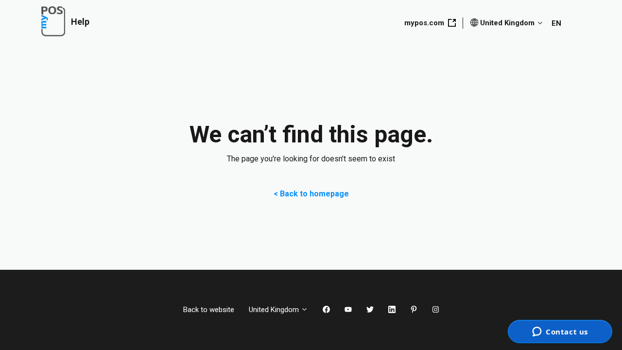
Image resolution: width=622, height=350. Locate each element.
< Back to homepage (311, 193)
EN (556, 23)
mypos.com (424, 22)
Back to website (208, 309)
